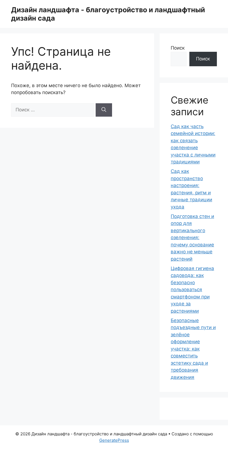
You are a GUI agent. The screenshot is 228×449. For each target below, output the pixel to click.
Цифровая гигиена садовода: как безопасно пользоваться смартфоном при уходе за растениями (192, 290)
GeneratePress (114, 440)
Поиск (178, 48)
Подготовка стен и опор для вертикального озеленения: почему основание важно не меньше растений (192, 238)
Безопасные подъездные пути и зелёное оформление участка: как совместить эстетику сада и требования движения (193, 349)
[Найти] (104, 110)
